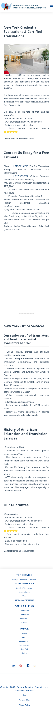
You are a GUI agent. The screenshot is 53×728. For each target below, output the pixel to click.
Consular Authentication (24, 600)
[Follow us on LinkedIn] (14, 666)
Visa (24, 596)
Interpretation (24, 592)
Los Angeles (24, 645)
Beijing (24, 653)
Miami (24, 633)
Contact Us (24, 615)
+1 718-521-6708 (19, 166)
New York (24, 649)
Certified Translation (24, 588)
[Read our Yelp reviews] (21, 666)
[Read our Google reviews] (35, 666)
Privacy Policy (24, 705)
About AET (24, 619)
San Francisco (24, 641)
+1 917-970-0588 (19, 176)
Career (24, 623)
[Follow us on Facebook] (28, 666)
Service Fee (24, 611)
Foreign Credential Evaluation (24, 580)
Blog (24, 695)
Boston (24, 637)
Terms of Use (24, 700)
